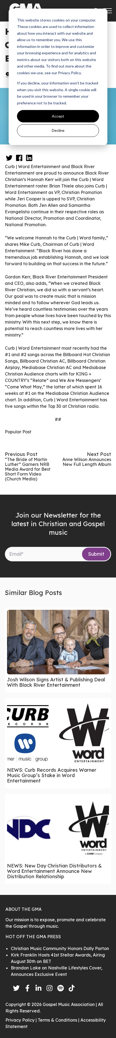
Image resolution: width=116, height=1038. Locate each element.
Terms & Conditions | (59, 1020)
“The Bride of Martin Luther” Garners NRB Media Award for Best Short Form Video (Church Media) (27, 469)
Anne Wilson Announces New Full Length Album (86, 462)
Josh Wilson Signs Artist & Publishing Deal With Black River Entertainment (56, 682)
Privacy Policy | (21, 1020)
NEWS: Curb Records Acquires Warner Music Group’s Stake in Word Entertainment (51, 775)
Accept (58, 116)
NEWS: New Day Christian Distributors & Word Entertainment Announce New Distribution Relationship (54, 871)
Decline (58, 130)
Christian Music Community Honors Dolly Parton (60, 948)
